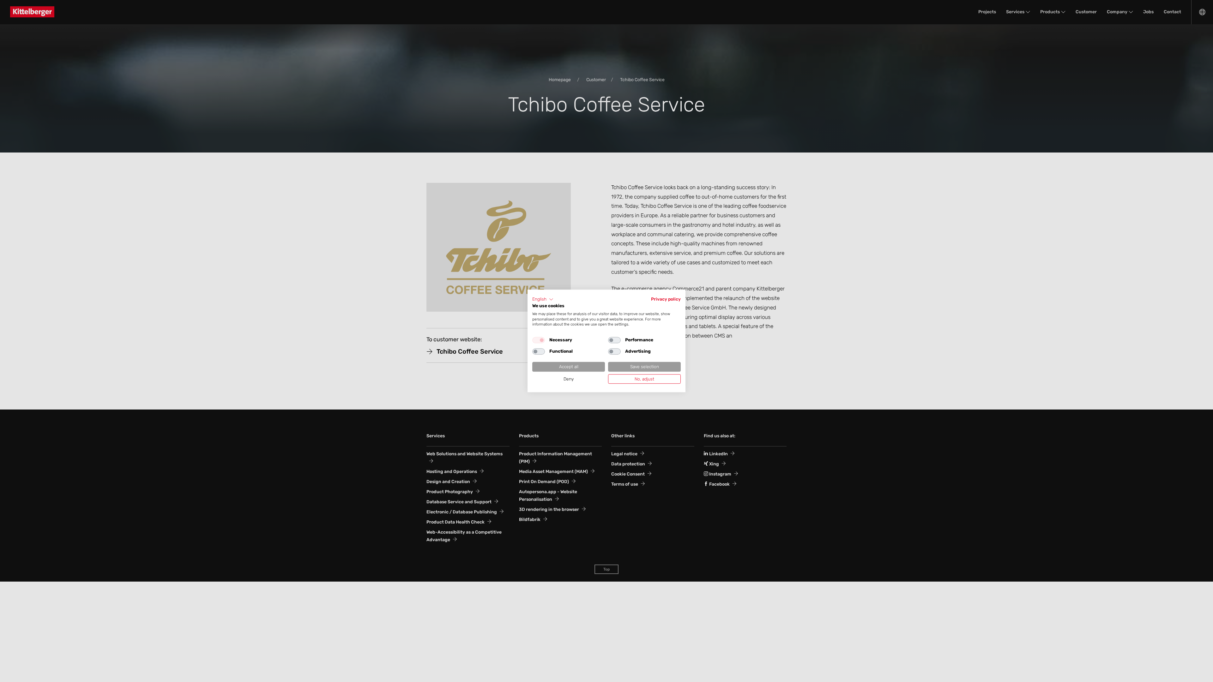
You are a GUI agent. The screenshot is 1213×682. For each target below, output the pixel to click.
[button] (542, 299)
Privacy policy (666, 299)
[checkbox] (538, 340)
